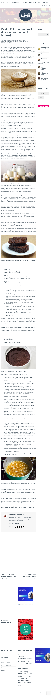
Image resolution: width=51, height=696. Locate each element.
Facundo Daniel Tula (15, 38)
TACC (7, 42)
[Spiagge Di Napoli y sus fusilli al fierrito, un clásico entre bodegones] (39, 49)
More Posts (11, 523)
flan (22, 671)
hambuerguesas (20, 675)
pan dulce (27, 676)
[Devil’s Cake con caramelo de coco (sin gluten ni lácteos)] (39, 78)
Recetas (8, 2)
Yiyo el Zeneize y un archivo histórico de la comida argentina (45, 55)
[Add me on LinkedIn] (19, 527)
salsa (19, 684)
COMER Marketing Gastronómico (23, 692)
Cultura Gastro (42, 2)
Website (17, 523)
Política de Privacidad (5, 662)
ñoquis (19, 685)
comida (19, 666)
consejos (3, 41)
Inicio (2, 2)
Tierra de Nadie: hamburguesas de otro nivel (8, 576)
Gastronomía (23, 673)
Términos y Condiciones (6, 665)
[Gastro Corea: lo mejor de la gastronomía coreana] (39, 67)
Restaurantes (15, 2)
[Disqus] (18, 555)
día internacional (27, 669)
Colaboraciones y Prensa (6, 660)
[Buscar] (47, 34)
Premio (19, 678)
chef (29, 661)
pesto (30, 676)
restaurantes (27, 682)
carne (27, 660)
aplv (3, 40)
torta (10, 42)
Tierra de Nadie (24, 684)
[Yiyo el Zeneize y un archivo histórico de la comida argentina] (39, 55)
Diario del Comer (10, 692)
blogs (27, 656)
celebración (21, 661)
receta (24, 41)
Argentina (21, 655)
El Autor (3, 3)
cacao (6, 40)
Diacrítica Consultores (33, 692)
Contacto (10, 3)
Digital (26, 668)
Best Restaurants (22, 656)
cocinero (22, 40)
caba (31, 658)
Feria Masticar (20, 671)
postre (20, 41)
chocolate (17, 40)
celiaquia (11, 40)
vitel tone (30, 684)
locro (22, 676)
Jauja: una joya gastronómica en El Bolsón (28, 576)
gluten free (15, 41)
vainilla (28, 684)
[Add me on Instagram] (23, 527)
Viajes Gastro (32, 2)
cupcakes (28, 666)
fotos (25, 671)
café (24, 660)
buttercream (28, 658)
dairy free (9, 41)
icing (23, 675)
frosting (27, 671)
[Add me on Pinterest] (21, 527)
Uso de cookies (4, 667)
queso (22, 678)
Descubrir (21, 668)
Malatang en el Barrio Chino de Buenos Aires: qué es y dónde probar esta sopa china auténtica (43, 61)
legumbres (20, 676)
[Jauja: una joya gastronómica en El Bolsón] (39, 73)
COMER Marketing (4, 657)
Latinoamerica (28, 675)
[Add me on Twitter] (15, 527)
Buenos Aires (22, 658)
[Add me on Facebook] (17, 527)
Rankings (25, 2)
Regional (20, 682)
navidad (25, 676)
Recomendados (23, 680)
